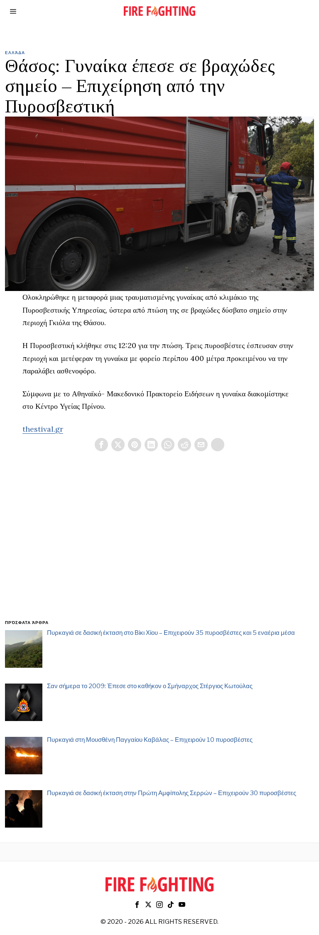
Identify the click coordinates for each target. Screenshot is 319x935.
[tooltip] (101, 444)
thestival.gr (42, 429)
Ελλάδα (15, 52)
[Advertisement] (159, 545)
